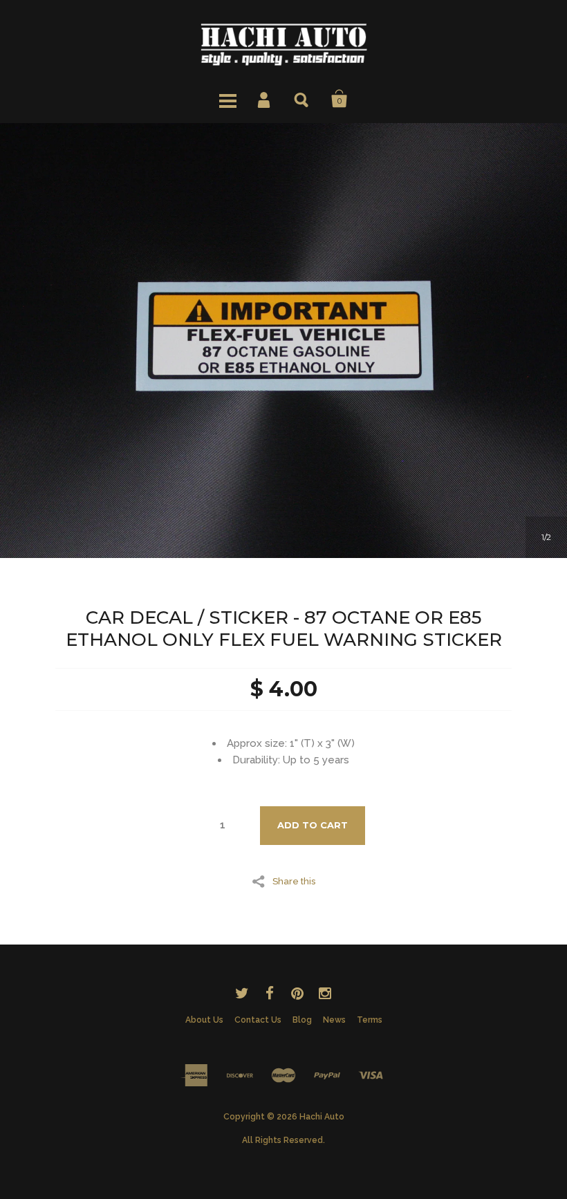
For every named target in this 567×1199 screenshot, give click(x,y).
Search (302, 98)
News (334, 1020)
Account (264, 98)
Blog (302, 1020)
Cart (339, 98)
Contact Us (257, 1020)
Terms (369, 1020)
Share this (293, 881)
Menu (227, 98)
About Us (204, 1020)
